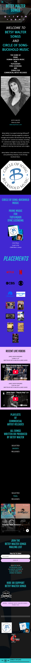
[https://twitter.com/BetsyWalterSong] (17, 16)
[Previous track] (2, 660)
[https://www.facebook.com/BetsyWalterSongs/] (13, 16)
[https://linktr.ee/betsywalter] (15, 19)
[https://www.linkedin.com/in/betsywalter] (11, 19)
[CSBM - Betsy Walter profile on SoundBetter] (6, 598)
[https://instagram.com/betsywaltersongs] (21, 16)
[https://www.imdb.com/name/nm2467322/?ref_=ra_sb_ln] (19, 19)
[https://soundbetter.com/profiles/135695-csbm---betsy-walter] (24, 19)
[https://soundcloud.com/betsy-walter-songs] (7, 19)
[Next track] (8, 660)
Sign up (15, 560)
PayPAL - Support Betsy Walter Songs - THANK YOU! (15, 604)
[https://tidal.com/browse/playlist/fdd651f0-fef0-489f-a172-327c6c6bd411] (9, 16)
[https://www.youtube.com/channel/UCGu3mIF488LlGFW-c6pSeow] (26, 16)
